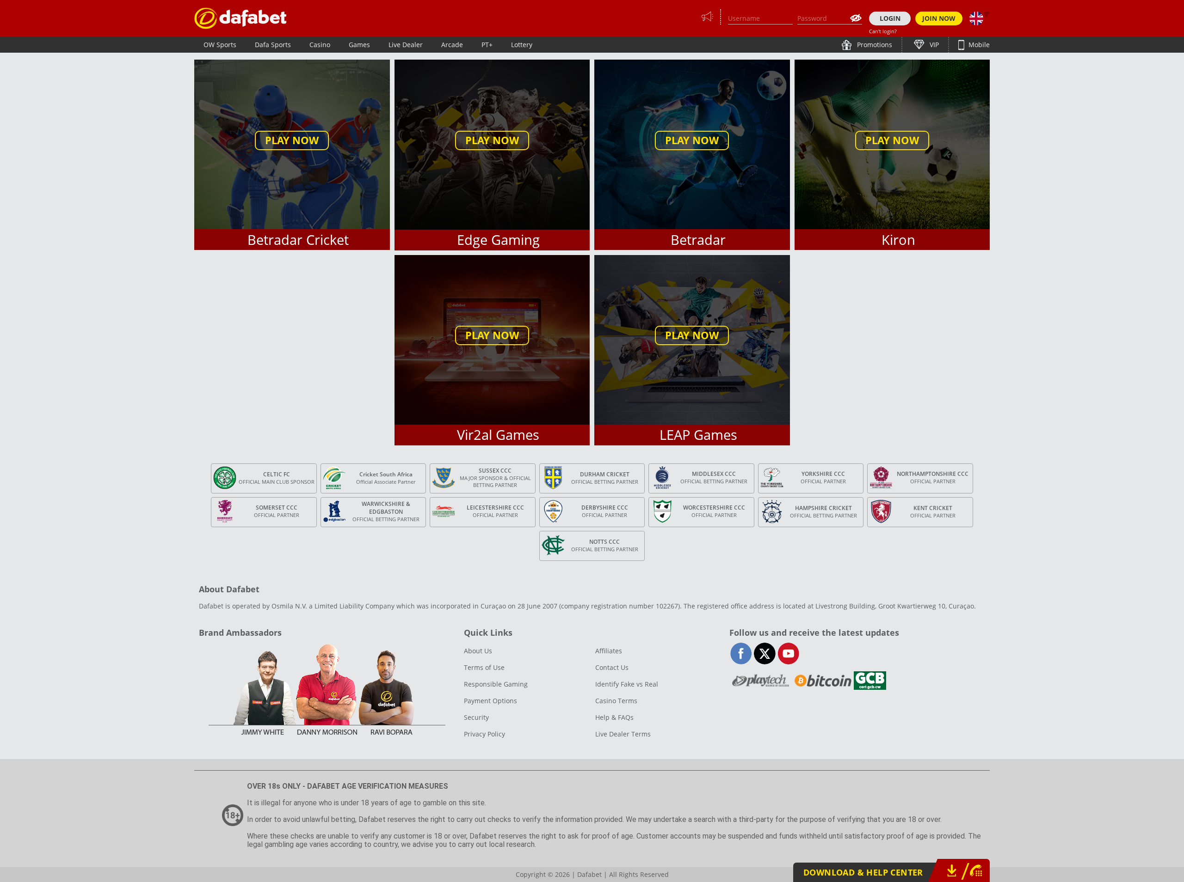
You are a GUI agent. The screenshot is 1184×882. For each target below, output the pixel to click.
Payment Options (490, 700)
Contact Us (612, 667)
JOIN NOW (939, 18)
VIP (933, 44)
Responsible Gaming (496, 684)
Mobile (978, 44)
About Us (478, 650)
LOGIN (890, 18)
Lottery (521, 44)
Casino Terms (616, 700)
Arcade (452, 44)
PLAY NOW (292, 140)
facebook (741, 653)
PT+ (487, 44)
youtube (788, 653)
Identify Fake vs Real (626, 684)
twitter (765, 653)
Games (359, 44)
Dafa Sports (273, 44)
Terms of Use (484, 667)
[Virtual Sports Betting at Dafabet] (240, 18)
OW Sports (220, 44)
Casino (319, 44)
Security (476, 717)
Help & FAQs (614, 717)
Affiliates (608, 650)
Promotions (873, 44)
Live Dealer (405, 44)
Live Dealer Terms (623, 734)
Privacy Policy (484, 734)
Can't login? (883, 31)
